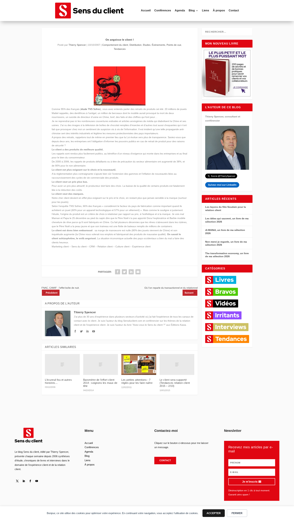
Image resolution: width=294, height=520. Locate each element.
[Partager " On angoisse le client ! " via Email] (138, 271)
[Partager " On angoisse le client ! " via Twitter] (124, 271)
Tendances (120, 49)
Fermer (237, 513)
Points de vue (174, 44)
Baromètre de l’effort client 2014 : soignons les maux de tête (100, 382)
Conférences (162, 10)
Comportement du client (115, 44)
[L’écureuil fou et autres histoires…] (62, 364)
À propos (219, 10)
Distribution (135, 44)
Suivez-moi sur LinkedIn (222, 184)
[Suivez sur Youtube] (36, 481)
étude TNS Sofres (90, 109)
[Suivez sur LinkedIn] (23, 481)
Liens (205, 10)
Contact (234, 10)
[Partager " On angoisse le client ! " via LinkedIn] (131, 271)
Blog (192, 10)
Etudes (146, 44)
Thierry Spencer (77, 44)
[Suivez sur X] (17, 481)
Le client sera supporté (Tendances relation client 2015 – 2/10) (175, 382)
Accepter (214, 513)
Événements (158, 44)
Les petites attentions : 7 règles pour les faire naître (136, 381)
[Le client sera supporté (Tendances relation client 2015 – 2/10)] (177, 364)
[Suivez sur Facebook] (30, 481)
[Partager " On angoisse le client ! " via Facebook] (117, 271)
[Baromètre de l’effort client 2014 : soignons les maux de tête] (100, 364)
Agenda (180, 10)
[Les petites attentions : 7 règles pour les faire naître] (138, 364)
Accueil (146, 10)
